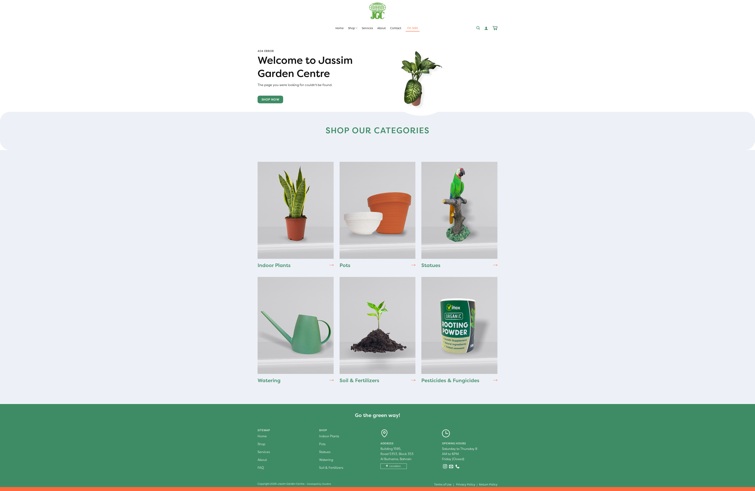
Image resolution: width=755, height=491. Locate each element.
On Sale (412, 28)
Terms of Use (443, 484)
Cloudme (326, 484)
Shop (351, 28)
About (381, 28)
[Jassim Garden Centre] (377, 11)
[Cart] (495, 28)
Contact (395, 28)
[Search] (478, 28)
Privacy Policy (465, 484)
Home (339, 28)
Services (367, 28)
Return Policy (488, 484)
